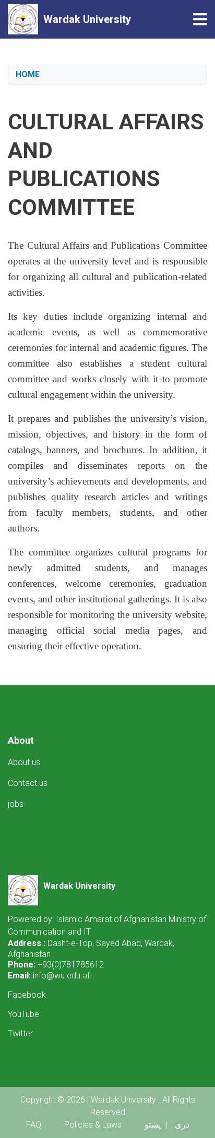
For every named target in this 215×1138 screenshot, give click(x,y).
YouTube (23, 1014)
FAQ (33, 1125)
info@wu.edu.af (61, 975)
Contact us (27, 783)
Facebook (27, 995)
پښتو (153, 1125)
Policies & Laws (93, 1125)
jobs (15, 804)
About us (24, 762)
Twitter (20, 1033)
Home (28, 74)
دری (182, 1125)
